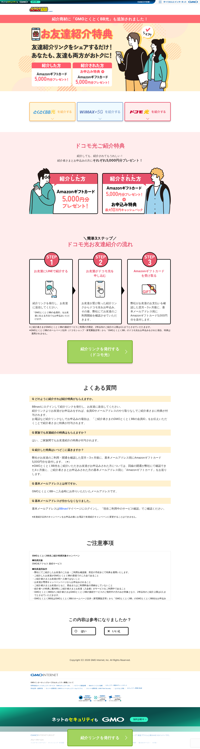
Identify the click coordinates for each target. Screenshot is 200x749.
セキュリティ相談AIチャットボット (116, 685)
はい (83, 631)
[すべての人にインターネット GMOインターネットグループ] (181, 2)
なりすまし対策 (119, 688)
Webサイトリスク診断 (96, 685)
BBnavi (63, 508)
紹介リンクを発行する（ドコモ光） (100, 352)
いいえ (116, 631)
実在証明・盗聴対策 (37, 688)
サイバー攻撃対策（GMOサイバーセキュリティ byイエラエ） (65, 688)
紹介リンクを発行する (100, 737)
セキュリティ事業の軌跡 (134, 688)
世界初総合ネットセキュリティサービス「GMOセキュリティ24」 (51, 685)
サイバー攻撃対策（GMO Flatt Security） (99, 688)
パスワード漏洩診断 (80, 685)
